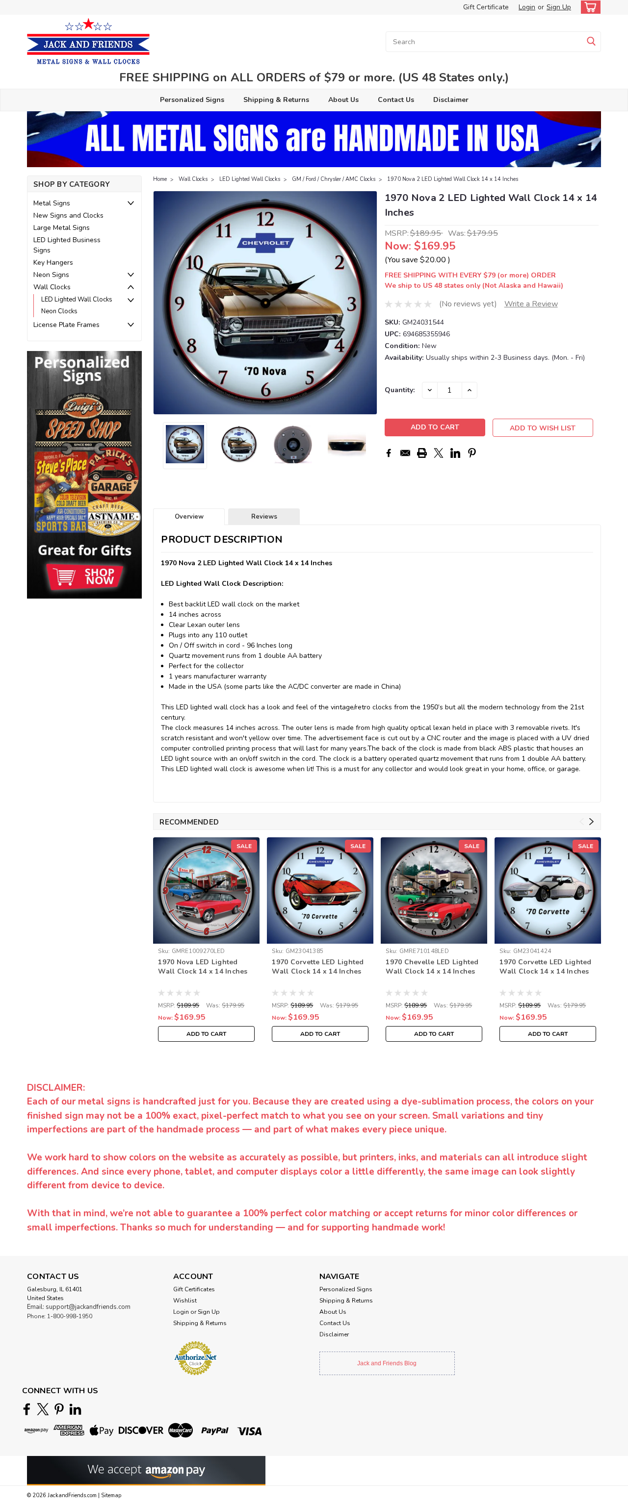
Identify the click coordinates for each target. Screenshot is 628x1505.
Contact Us (396, 99)
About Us (343, 99)
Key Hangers (53, 262)
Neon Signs (51, 274)
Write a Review (531, 304)
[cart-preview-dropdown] (588, 7)
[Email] (405, 453)
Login (527, 7)
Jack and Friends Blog (387, 1363)
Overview (189, 516)
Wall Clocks (52, 287)
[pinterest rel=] (59, 1409)
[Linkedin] (455, 453)
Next (368, 303)
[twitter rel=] (43, 1409)
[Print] (422, 453)
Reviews (264, 516)
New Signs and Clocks (68, 215)
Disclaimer (451, 99)
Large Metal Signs (61, 227)
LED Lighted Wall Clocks (76, 299)
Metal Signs (51, 203)
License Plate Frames (66, 324)
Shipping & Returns (276, 99)
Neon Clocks (59, 311)
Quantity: (400, 390)
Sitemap (111, 1495)
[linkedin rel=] (75, 1409)
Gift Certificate (486, 7)
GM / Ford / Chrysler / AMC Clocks (333, 179)
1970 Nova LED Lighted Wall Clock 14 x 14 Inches (202, 966)
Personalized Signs (192, 99)
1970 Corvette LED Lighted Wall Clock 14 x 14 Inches (318, 966)
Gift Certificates (194, 1289)
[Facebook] (388, 453)
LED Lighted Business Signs (67, 245)
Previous (161, 303)
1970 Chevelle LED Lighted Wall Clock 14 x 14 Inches (432, 966)
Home (160, 179)
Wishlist (185, 1300)
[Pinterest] (472, 453)
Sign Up (559, 7)
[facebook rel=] (27, 1409)
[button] (84, 475)
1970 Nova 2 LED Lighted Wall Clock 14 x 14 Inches (452, 179)
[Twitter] (439, 453)
